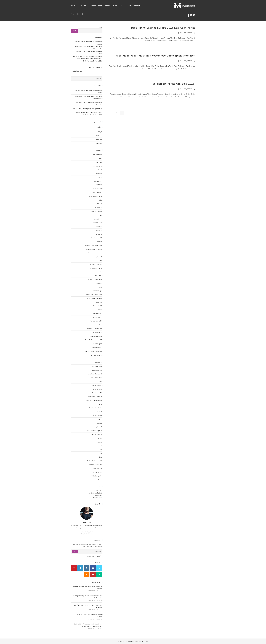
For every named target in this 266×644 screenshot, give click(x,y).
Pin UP (100, 404)
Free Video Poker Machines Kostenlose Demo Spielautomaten (155, 55)
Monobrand (98, 359)
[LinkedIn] (80, 568)
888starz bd (98, 207)
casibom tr (99, 283)
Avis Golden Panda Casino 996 (92, 238)
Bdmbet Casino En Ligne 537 (93, 245)
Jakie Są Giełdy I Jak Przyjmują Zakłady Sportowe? (87, 56)
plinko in (99, 423)
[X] (82, 533)
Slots (100, 453)
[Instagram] (86, 533)
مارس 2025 (99, 139)
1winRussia (99, 162)
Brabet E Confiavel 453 (95, 279)
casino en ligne (97, 291)
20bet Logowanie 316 (95, 196)
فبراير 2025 (99, 143)
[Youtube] (93, 574)
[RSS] (86, 574)
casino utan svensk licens (94, 294)
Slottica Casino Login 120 (94, 461)
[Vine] (99, 574)
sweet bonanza (97, 468)
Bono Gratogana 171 (96, 264)
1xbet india (99, 173)
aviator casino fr (97, 223)
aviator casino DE (97, 219)
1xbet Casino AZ (97, 166)
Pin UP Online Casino (95, 408)
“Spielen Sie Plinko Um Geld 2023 (174, 83)
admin (190, 33)
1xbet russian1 (98, 181)
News (100, 381)
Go (75, 551)
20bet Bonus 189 (97, 189)
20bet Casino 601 (97, 192)
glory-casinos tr (97, 332)
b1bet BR (99, 241)
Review (100, 438)
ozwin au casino (97, 389)
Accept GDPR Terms (93, 556)
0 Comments (91, 590)
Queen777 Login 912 (96, 434)
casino (100, 287)
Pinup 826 (99, 412)
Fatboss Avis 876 (97, 317)
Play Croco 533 (97, 415)
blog (101, 260)
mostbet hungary (97, 366)
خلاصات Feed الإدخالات (95, 493)
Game (100, 325)
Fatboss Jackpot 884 (96, 321)
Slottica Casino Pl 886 (95, 464)
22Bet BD (99, 204)
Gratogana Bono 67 (96, 336)
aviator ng (99, 234)
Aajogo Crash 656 (96, 211)
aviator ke (99, 226)
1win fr (100, 158)
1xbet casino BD (97, 170)
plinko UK (99, 427)
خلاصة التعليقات (98, 495)
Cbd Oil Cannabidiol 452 (94, 298)
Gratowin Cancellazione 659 (93, 340)
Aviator (100, 215)
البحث (100, 27)
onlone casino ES (97, 385)
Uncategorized (97, 472)
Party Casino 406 (97, 393)
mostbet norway (97, 370)
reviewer (99, 442)
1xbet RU (99, 177)
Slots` (100, 457)
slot (101, 449)
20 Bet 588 (99, 185)
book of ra (99, 272)
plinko (73, 14)
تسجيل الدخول (98, 490)
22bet (100, 200)
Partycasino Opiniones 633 (94, 400)
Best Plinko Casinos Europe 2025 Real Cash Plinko (163, 27)
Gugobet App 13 (97, 344)
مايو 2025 (99, 132)
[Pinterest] (74, 568)
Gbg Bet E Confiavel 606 (94, 328)
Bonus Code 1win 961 (96, 268)
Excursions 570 (97, 313)
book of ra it (98, 276)
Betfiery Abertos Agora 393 (94, 249)
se (101, 446)
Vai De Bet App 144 (96, 476)
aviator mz (99, 230)
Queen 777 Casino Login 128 (93, 430)
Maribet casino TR (96, 355)
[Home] (82, 14)
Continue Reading (186, 46)
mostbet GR (98, 362)
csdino (100, 309)
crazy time (99, 302)
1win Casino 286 (97, 154)
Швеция (100, 480)
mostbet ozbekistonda (95, 374)
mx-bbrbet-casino (96, 378)
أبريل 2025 (99, 135)
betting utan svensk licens (94, 253)
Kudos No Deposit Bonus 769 (93, 351)
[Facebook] (91, 533)
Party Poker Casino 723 (95, 396)
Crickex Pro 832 (97, 306)
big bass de (98, 257)
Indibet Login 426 (97, 347)
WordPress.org (97, 498)
